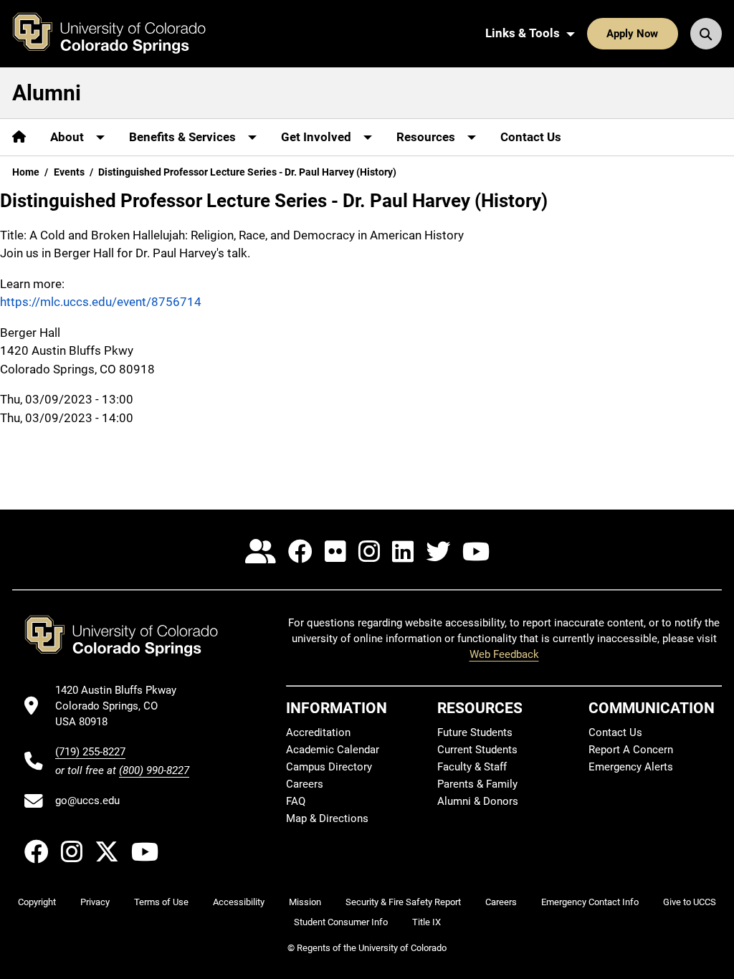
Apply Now (632, 33)
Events (69, 172)
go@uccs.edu (87, 800)
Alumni (46, 92)
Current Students (477, 749)
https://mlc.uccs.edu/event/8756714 (100, 302)
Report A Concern (630, 749)
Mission (305, 902)
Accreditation (318, 732)
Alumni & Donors (477, 801)
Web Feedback (504, 654)
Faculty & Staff (472, 766)
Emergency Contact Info (590, 902)
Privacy (95, 902)
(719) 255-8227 (90, 751)
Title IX (426, 922)
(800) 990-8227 (154, 770)
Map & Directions (327, 818)
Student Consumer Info (341, 922)
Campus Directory (329, 766)
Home (25, 172)
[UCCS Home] (119, 33)
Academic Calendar (332, 749)
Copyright (37, 902)
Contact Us (530, 137)
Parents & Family (477, 784)
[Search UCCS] (706, 33)
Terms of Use (161, 902)
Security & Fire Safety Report (403, 902)
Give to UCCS (689, 902)
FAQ (295, 801)
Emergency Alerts (630, 766)
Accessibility (238, 902)
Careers (304, 784)
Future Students (475, 732)
